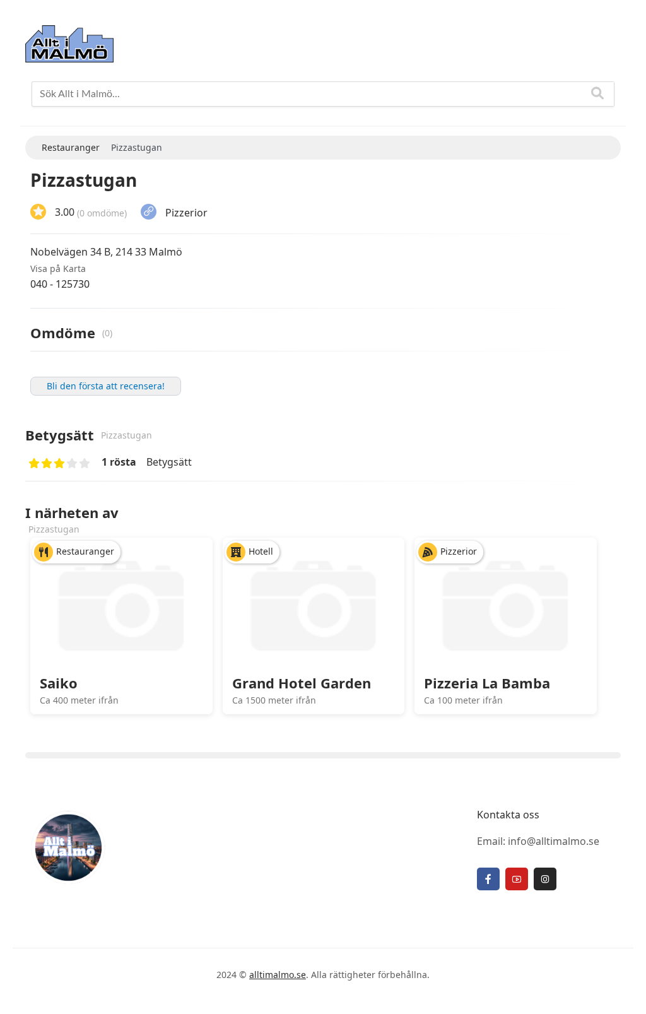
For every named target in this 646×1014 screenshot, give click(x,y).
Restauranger (85, 551)
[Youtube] (516, 879)
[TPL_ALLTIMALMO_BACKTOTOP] (624, 990)
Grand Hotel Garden (301, 682)
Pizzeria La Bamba (487, 682)
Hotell (261, 551)
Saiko (59, 682)
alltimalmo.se (277, 975)
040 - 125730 (60, 284)
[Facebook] (488, 879)
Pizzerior (186, 212)
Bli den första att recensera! (106, 386)
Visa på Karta (58, 268)
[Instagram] (545, 879)
